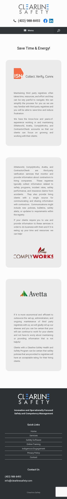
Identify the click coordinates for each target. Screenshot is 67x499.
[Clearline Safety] (33, 9)
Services (34, 435)
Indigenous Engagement (33, 448)
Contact (33, 457)
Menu (31, 30)
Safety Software (33, 440)
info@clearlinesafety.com (18, 480)
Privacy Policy (33, 453)
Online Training (33, 444)
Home (33, 431)
